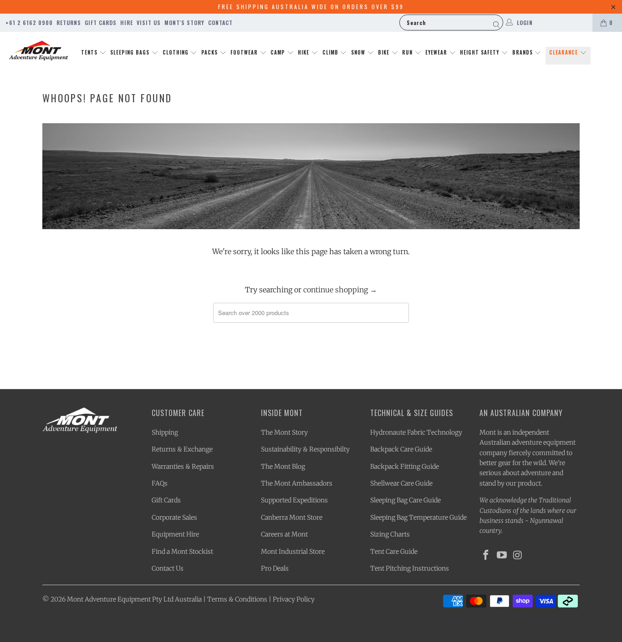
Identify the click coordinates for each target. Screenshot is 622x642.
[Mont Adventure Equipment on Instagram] (518, 555)
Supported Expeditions (294, 500)
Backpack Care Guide (401, 449)
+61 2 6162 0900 (29, 22)
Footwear (245, 52)
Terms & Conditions (237, 599)
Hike (304, 52)
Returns (68, 22)
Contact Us (168, 568)
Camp (278, 52)
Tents (90, 52)
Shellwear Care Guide (401, 483)
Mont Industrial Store (293, 551)
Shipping (165, 432)
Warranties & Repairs (183, 466)
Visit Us (149, 22)
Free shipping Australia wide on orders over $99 (311, 6)
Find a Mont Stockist (182, 551)
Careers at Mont (284, 534)
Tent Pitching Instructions (409, 568)
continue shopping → (340, 289)
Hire (126, 22)
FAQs (160, 483)
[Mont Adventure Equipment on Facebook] (486, 555)
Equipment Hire (175, 534)
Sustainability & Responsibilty (305, 449)
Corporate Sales (174, 517)
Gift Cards (101, 22)
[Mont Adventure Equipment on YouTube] (502, 555)
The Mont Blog (283, 466)
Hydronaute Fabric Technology (416, 432)
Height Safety (480, 52)
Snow (359, 52)
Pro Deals (275, 568)
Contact (220, 22)
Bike (384, 52)
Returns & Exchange (182, 449)
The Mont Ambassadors (296, 483)
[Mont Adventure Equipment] (38, 51)
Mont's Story (184, 22)
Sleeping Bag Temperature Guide (418, 517)
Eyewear (437, 52)
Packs (210, 52)
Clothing (176, 52)
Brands (523, 52)
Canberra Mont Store (291, 517)
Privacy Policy (294, 599)
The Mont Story (284, 432)
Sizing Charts (390, 534)
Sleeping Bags (130, 52)
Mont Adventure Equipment (109, 599)
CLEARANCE (564, 52)
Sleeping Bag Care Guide (405, 500)
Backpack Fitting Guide (404, 466)
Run (408, 52)
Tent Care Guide (394, 551)
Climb (331, 52)
